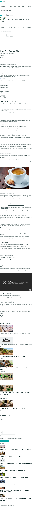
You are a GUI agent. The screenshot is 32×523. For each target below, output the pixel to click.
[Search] (1, 1)
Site (0, 435)
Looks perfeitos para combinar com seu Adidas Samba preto (16, 344)
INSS (15, 6)
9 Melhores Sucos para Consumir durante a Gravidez (14, 477)
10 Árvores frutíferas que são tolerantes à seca (12, 356)
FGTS (19, 6)
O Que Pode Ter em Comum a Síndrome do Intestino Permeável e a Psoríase (12, 322)
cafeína (27, 244)
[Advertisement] (16, 44)
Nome (1, 428)
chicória (6, 66)
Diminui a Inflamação (3, 95)
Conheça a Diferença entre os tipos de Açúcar (16, 159)
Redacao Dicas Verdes (3, 53)
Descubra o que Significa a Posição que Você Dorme (16, 205)
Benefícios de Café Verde (4, 97)
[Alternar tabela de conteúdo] (0, 89)
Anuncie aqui (3, 13)
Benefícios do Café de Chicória (4, 91)
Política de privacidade (20, 13)
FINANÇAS (10, 6)
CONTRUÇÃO (28, 6)
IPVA (7, 14)
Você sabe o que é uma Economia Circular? (11, 381)
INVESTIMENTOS (9, 10)
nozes (6, 85)
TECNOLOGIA (3, 6)
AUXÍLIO (23, 6)
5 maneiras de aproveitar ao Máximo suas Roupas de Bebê (15, 333)
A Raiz (1, 92)
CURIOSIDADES (3, 10)
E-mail (1, 432)
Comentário (2, 419)
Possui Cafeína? (2, 96)
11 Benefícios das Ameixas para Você (10, 484)
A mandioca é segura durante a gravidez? (11, 456)
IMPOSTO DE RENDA (9, 15)
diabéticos (11, 195)
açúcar (14, 210)
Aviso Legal (13, 13)
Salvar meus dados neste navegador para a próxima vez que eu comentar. (12, 438)
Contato (8, 13)
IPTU (7, 34)
